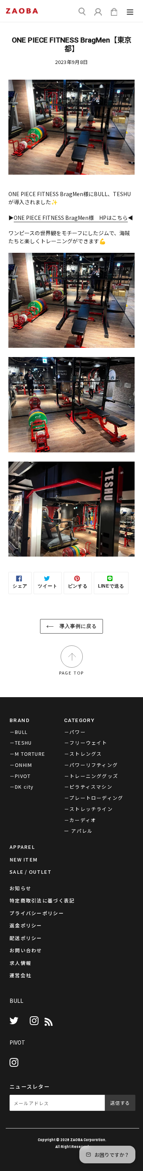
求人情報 (20, 962)
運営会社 (20, 975)
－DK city (22, 786)
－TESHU (21, 742)
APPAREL (22, 846)
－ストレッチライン (88, 808)
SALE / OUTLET (30, 871)
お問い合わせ (26, 950)
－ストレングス (83, 753)
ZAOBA (76, 1139)
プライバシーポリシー (37, 913)
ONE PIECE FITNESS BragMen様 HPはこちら (71, 217)
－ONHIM (21, 764)
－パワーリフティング (91, 764)
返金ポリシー (26, 925)
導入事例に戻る (77, 626)
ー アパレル (78, 830)
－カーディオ (80, 820)
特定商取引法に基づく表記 (42, 900)
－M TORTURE (27, 753)
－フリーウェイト (86, 742)
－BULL (18, 731)
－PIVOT (20, 776)
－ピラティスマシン (88, 786)
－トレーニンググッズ (91, 776)
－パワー (75, 731)
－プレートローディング (93, 797)
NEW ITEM (23, 859)
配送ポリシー (26, 938)
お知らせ (20, 888)
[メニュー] (130, 13)
